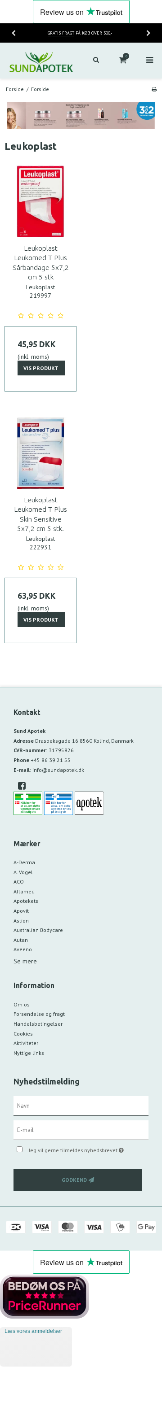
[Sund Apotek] (40, 60)
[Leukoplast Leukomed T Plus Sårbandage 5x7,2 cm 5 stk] (40, 201)
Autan (21, 939)
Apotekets (26, 900)
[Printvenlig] (154, 89)
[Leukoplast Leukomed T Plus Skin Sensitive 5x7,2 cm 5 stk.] (40, 453)
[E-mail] (81, 1129)
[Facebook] (25, 786)
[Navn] (81, 1105)
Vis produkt (40, 368)
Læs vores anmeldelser (33, 1331)
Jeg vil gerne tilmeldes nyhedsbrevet (82, 1148)
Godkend (74, 1179)
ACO (19, 881)
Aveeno (23, 949)
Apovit (21, 910)
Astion (21, 920)
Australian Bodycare (38, 930)
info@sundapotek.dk (58, 769)
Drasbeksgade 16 (84, 740)
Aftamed (24, 891)
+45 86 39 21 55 (51, 760)
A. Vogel (23, 872)
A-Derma (24, 862)
